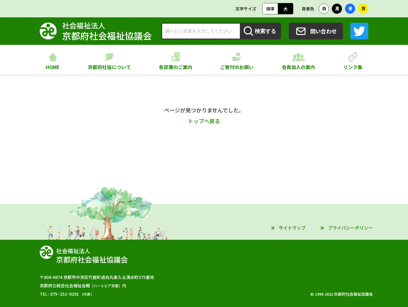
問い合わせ (323, 31)
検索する (265, 31)
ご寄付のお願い (237, 67)
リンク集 (352, 67)
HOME (53, 67)
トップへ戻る (204, 121)
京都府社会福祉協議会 (107, 31)
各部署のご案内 (175, 67)
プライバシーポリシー (350, 227)
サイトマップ (292, 227)
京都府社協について (109, 67)
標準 (270, 9)
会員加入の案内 (298, 67)
